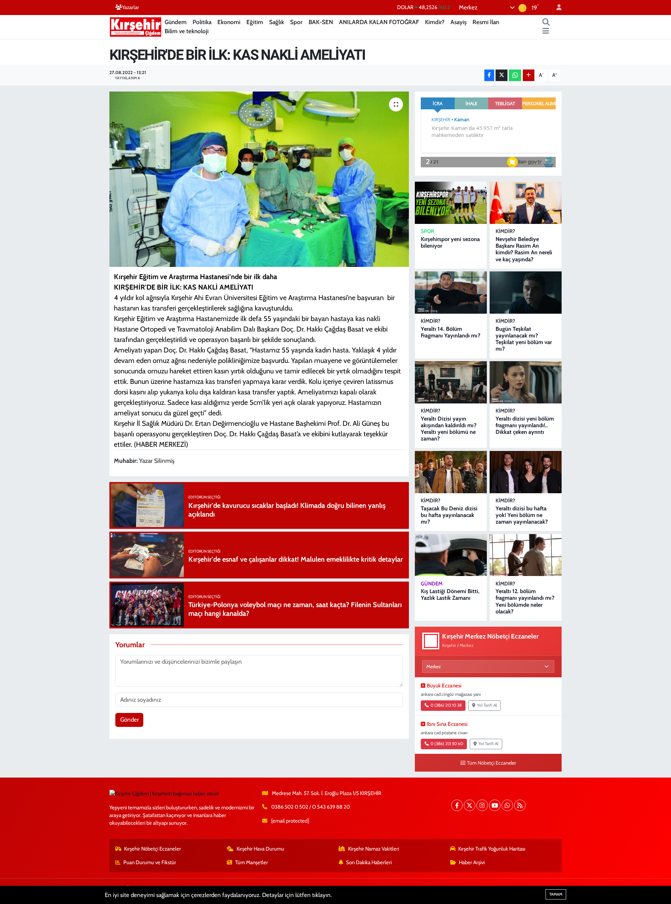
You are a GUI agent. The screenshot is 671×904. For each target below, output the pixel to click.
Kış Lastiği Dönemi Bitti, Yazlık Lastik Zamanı (450, 594)
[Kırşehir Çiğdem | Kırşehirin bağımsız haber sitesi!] (135, 26)
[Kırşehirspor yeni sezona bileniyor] (451, 203)
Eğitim (254, 22)
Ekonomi (228, 22)
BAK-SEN (321, 22)
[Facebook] (457, 805)
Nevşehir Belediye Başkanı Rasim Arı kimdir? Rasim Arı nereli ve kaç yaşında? (524, 249)
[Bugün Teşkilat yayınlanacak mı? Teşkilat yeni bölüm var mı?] (526, 292)
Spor (296, 22)
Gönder (129, 719)
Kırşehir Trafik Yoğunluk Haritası (491, 849)
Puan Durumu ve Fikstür (149, 862)
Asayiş (458, 22)
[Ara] (546, 22)
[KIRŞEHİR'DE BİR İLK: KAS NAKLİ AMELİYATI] (259, 179)
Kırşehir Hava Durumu (260, 849)
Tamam (555, 894)
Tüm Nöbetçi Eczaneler (491, 763)
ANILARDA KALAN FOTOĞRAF (379, 22)
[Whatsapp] (507, 805)
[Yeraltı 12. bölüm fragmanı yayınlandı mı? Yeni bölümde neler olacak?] (526, 555)
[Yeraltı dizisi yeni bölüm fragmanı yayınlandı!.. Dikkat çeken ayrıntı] (526, 382)
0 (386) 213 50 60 (447, 743)
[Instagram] (482, 805)
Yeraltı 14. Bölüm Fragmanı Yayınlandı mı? (450, 332)
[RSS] (520, 805)
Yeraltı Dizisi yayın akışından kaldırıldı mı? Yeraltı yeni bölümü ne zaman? (448, 428)
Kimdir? (435, 22)
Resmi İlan (485, 22)
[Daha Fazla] (528, 75)
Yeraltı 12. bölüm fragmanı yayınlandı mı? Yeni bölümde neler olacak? (525, 601)
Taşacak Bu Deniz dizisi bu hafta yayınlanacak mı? (449, 515)
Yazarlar (130, 7)
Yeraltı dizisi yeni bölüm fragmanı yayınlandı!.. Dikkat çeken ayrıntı (525, 425)
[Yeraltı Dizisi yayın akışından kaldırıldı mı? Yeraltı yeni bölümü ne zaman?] (451, 382)
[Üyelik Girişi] (556, 7)
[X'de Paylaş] (501, 75)
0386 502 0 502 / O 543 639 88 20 (310, 807)
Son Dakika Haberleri (369, 862)
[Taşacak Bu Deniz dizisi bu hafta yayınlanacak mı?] (451, 472)
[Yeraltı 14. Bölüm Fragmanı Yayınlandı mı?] (451, 292)
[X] (469, 805)
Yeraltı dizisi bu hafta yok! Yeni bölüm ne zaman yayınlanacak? (522, 515)
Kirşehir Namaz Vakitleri (373, 849)
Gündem (176, 22)
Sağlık (276, 22)
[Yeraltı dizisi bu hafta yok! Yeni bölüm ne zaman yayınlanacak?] (526, 472)
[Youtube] (494, 805)
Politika (202, 22)
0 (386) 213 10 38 (446, 705)
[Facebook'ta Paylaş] (489, 75)
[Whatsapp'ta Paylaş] (515, 75)
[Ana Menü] (545, 31)
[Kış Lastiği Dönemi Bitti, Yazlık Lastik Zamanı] (451, 555)
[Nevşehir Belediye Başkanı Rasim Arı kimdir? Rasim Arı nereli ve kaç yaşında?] (526, 203)
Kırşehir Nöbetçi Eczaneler (152, 849)
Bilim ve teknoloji (187, 31)
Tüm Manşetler (251, 862)
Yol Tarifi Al (487, 705)
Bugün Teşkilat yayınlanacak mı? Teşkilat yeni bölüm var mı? (524, 339)
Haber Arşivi (472, 862)
